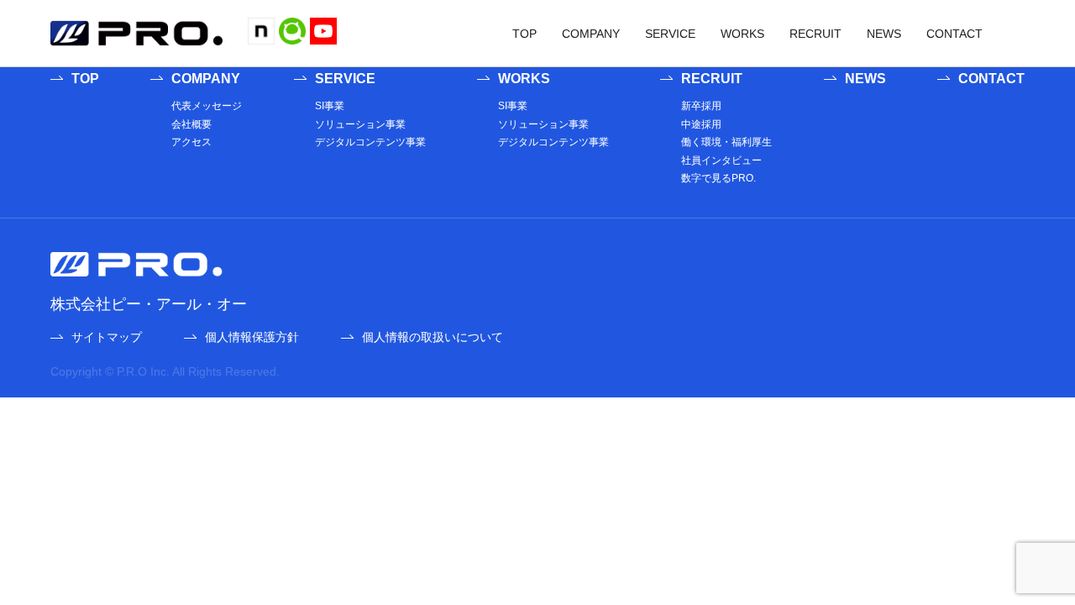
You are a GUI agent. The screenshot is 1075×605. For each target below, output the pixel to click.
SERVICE (670, 33)
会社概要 (191, 124)
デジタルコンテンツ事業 (370, 142)
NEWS (884, 33)
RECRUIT (815, 33)
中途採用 (701, 124)
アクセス (191, 142)
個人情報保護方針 (252, 337)
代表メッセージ (206, 106)
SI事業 (329, 106)
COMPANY (591, 33)
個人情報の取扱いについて (432, 337)
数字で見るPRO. (718, 178)
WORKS (742, 33)
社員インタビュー (721, 160)
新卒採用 (701, 106)
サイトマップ (106, 337)
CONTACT (954, 33)
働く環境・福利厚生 (726, 142)
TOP (524, 33)
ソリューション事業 (360, 124)
